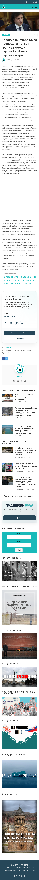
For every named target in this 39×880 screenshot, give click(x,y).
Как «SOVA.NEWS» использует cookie (19, 870)
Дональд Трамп (26, 350)
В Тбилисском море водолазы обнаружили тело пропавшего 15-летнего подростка (24, 429)
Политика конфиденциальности (19, 868)
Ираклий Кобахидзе (8, 353)
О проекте (24, 865)
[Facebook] (6, 323)
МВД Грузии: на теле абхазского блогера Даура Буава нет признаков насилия (26, 451)
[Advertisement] (19, 197)
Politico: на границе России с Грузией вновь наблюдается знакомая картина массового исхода (26, 412)
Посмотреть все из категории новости (18, 496)
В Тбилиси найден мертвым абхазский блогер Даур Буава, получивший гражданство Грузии (26, 481)
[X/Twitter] (22, 323)
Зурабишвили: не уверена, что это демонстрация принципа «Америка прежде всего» (20, 280)
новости (6, 34)
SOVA (8, 60)
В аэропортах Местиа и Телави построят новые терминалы (25, 397)
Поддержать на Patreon (19, 333)
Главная (14, 865)
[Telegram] (17, 323)
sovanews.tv (9, 317)
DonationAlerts (20, 338)
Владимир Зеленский (12, 350)
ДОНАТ (19, 518)
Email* (18, 541)
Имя (19, 534)
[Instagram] (11, 323)
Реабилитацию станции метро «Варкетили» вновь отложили (26, 466)
